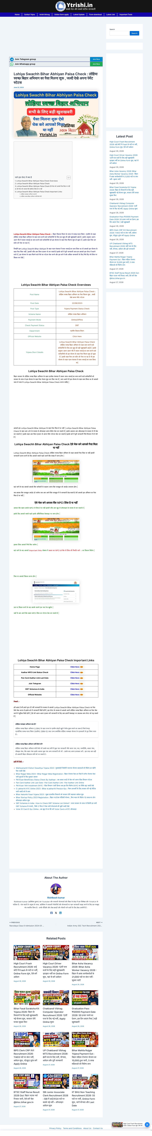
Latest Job (110, 14)
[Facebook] (51, 913)
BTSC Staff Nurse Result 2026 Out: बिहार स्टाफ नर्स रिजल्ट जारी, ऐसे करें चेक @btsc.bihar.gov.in (124, 275)
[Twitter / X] (56, 913)
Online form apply (61, 14)
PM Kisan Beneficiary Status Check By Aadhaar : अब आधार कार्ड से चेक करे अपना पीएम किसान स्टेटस (54, 780)
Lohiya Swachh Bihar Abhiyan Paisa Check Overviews (37, 181)
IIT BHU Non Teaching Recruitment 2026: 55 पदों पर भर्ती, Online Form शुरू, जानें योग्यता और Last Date (83, 1099)
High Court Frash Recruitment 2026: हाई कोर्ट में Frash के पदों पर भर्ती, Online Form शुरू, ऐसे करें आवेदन (26, 970)
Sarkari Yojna (29, 14)
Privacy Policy (55, 1128)
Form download (95, 14)
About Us (87, 1128)
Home (17, 14)
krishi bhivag (45, 14)
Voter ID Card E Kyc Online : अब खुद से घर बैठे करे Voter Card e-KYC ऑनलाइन (46, 809)
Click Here (77, 336)
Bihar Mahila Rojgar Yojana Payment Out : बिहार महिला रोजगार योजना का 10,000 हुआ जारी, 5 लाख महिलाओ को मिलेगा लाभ (84, 1057)
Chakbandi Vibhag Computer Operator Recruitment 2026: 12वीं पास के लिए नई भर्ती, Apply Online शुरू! (55, 1015)
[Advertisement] (56, 40)
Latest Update (79, 14)
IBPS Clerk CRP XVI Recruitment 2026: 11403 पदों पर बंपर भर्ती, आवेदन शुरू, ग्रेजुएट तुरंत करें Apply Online (25, 1057)
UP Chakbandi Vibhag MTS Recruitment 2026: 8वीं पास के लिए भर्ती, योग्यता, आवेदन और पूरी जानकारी (123, 246)
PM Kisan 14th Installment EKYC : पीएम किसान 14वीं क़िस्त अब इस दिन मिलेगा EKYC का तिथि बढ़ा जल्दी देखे (55, 785)
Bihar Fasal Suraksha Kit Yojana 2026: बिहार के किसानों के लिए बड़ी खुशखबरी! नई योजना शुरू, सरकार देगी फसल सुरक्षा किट (26, 1015)
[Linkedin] (60, 913)
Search (112, 29)
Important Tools (126, 14)
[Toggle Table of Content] (67, 178)
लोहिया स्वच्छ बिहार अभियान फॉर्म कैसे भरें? (31, 196)
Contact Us (98, 1128)
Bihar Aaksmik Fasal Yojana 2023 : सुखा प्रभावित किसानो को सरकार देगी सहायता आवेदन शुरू (50, 794)
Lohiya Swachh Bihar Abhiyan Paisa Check (33, 183)
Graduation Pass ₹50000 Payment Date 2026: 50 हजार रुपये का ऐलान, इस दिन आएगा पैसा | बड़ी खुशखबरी (84, 1015)
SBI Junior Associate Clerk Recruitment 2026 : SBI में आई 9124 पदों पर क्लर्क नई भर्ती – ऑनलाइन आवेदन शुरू (55, 1099)
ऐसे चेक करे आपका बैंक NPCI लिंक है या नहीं (29, 189)
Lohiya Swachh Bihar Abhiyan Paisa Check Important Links (39, 192)
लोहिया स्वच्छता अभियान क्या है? (29, 194)
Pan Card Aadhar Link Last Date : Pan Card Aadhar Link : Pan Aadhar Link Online (50, 783)
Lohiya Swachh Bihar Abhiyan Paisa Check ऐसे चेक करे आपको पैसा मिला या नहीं (43, 186)
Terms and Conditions (72, 1128)
